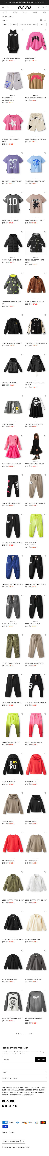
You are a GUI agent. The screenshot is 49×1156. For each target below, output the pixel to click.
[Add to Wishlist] (22, 30)
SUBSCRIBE (41, 1059)
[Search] (10, 7)
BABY (35, 12)
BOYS (15, 12)
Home (4, 17)
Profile (12, 1133)
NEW (44, 12)
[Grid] (41, 20)
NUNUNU (11, 1147)
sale (11, 17)
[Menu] (3, 7)
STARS (25, 12)
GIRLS (5, 12)
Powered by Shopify (23, 1147)
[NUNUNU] (24, 7)
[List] (45, 20)
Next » (31, 1033)
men (42, 24)
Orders (4, 1133)
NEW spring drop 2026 (28, 24)
